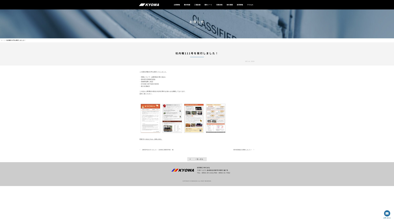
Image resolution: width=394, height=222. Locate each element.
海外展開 (230, 5)
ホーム (3, 40)
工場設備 (197, 5)
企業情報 (177, 5)
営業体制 (219, 5)
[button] (197, 159)
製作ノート (208, 5)
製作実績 (187, 5)
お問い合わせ (387, 218)
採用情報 (240, 5)
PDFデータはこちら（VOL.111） (151, 139)
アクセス (250, 5)
